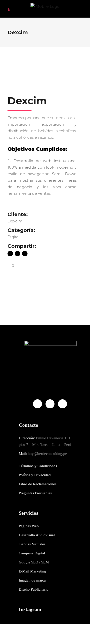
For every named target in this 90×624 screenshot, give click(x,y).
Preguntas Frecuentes (35, 493)
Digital (14, 236)
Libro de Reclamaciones (37, 484)
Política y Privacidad (35, 475)
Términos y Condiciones (38, 466)
